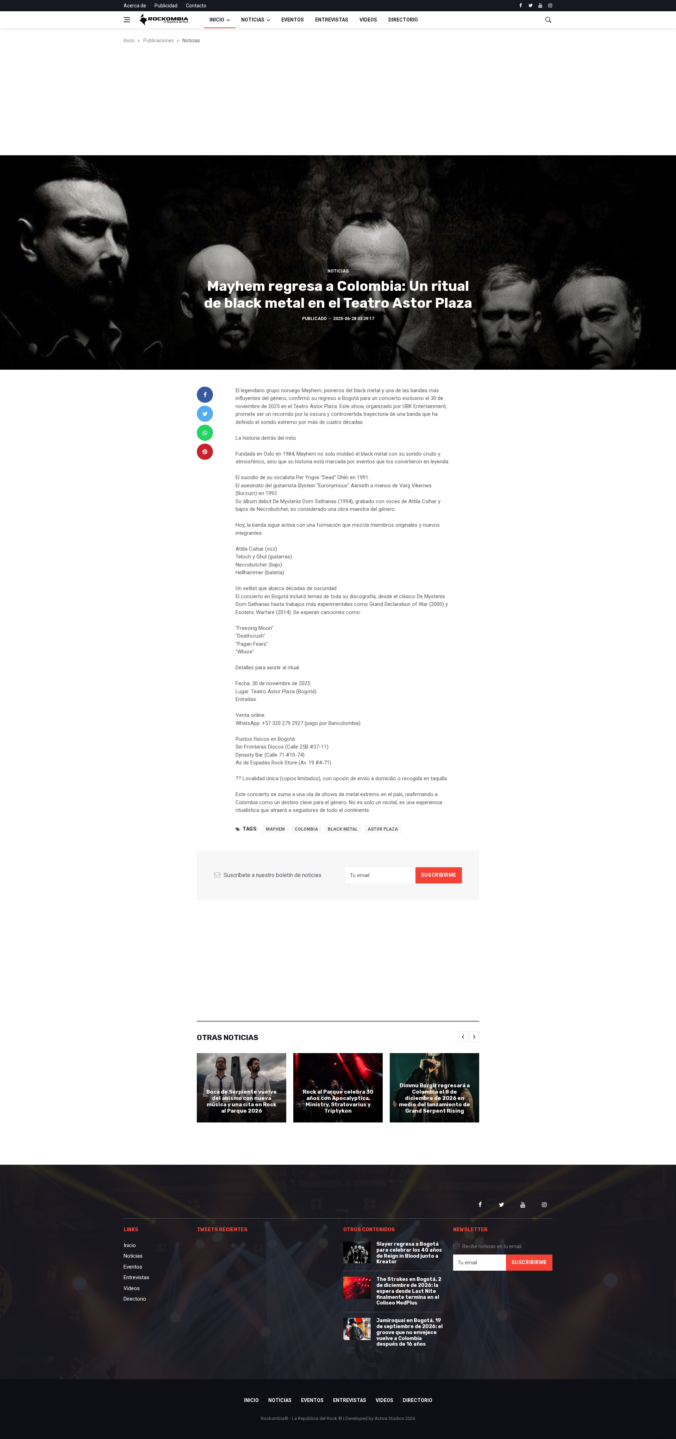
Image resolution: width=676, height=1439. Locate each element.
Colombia (306, 829)
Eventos (292, 20)
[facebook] (520, 5)
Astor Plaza (383, 829)
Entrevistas (331, 20)
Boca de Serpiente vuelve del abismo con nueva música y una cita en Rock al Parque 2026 (241, 1101)
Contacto (196, 5)
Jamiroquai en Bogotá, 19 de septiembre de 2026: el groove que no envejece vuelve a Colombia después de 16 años (409, 1332)
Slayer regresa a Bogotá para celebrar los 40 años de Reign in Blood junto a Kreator (409, 1253)
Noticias (252, 20)
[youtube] (540, 5)
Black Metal (343, 829)
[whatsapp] (205, 433)
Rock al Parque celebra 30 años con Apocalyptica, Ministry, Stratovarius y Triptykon (338, 1101)
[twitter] (530, 5)
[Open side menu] (127, 19)
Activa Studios (389, 1418)
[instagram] (550, 5)
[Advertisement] (338, 102)
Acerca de (135, 5)
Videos (368, 20)
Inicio (216, 20)
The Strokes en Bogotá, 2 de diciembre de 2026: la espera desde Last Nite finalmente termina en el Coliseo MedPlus (408, 1291)
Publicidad (166, 5)
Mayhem (275, 829)
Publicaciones (158, 40)
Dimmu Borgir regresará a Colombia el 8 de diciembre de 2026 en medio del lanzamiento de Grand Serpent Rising (434, 1098)
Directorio (403, 20)
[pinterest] (205, 452)
